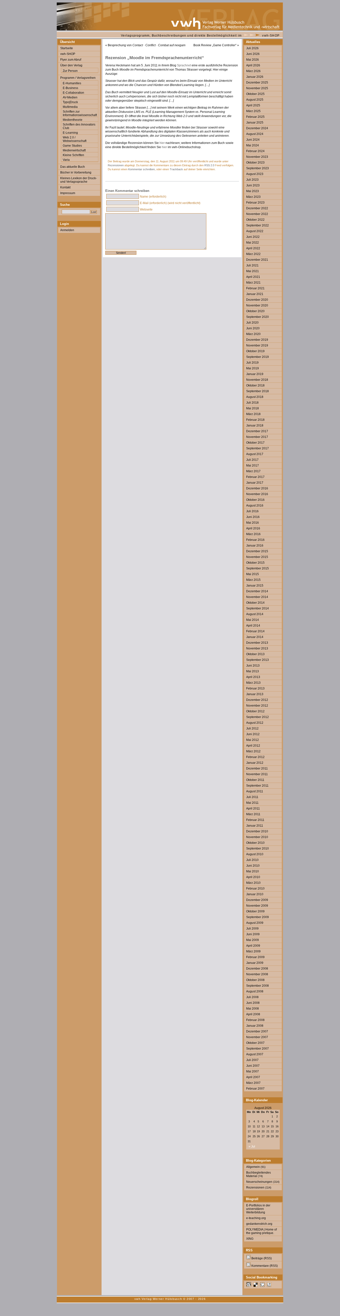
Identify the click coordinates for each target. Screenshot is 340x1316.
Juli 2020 (252, 322)
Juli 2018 (252, 402)
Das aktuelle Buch (72, 167)
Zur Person (70, 71)
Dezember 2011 (257, 768)
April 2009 (253, 945)
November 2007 (257, 1037)
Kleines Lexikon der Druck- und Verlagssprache (78, 179)
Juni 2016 (253, 517)
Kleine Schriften (73, 155)
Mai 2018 (252, 408)
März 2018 (253, 414)
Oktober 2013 (255, 654)
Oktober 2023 (255, 162)
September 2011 (257, 785)
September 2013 (257, 660)
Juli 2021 (252, 265)
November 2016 (257, 494)
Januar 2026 (254, 77)
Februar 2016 (255, 540)
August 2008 (254, 991)
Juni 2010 (253, 865)
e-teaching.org (256, 1218)
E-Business (70, 88)
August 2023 (254, 174)
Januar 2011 (254, 825)
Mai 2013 (252, 671)
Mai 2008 (252, 1008)
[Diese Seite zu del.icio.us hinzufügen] (255, 1286)
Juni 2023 (253, 185)
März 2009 (253, 951)
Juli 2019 (252, 362)
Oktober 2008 (255, 980)
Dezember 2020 (257, 299)
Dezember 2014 (257, 591)
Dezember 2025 (257, 82)
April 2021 (253, 277)
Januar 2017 (254, 482)
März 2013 (253, 682)
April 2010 (253, 877)
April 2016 (253, 528)
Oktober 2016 (255, 500)
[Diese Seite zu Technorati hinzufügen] (269, 1286)
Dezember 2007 (257, 1031)
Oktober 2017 (255, 442)
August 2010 (254, 854)
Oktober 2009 (255, 911)
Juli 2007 (252, 1060)
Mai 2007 (252, 1071)
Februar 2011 (255, 820)
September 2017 (257, 448)
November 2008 (257, 974)
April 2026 (253, 65)
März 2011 (253, 814)
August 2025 (254, 99)
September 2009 (257, 917)
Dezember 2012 (257, 700)
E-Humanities (72, 83)
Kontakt (65, 187)
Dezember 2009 (257, 900)
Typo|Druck (70, 102)
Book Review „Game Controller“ (214, 45)
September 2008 (257, 985)
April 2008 (253, 1014)
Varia (66, 160)
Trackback (176, 169)
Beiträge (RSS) (261, 1258)
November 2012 (257, 705)
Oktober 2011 (255, 780)
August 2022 (254, 231)
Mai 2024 (252, 145)
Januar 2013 (254, 694)
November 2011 (257, 774)
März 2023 (253, 197)
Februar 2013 (255, 688)
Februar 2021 (255, 288)
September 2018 (257, 391)
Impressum (67, 193)
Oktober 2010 (255, 843)
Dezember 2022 (257, 208)
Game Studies (72, 145)
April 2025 (253, 105)
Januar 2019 (254, 374)
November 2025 (257, 88)
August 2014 (254, 614)
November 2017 (257, 437)
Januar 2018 (254, 425)
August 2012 (254, 722)
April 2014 (253, 625)
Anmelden (67, 230)
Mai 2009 (252, 940)
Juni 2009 (253, 934)
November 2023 (257, 157)
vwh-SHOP (271, 35)
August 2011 (254, 791)
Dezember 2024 (257, 128)
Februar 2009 (255, 957)
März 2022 (253, 254)
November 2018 (257, 380)
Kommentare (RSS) (264, 1266)
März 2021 (253, 282)
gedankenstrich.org (259, 1224)
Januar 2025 (254, 122)
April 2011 (253, 808)
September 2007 (257, 1048)
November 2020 (257, 305)
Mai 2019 (252, 368)
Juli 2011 (252, 797)
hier (162, 143)
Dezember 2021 (257, 259)
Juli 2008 (252, 997)
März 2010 (253, 883)
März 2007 (253, 1083)
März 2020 (253, 334)
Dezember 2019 (257, 339)
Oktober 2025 (255, 94)
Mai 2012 (252, 740)
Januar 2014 (254, 637)
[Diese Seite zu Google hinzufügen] (262, 1286)
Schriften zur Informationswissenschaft (80, 113)
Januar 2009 (254, 963)
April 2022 (253, 248)
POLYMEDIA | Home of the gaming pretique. (261, 1231)
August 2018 (254, 397)
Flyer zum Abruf (70, 59)
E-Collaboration (73, 92)
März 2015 (253, 580)
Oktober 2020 (255, 311)
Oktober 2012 (255, 711)
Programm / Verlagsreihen (78, 78)
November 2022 (257, 214)
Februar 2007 (255, 1088)
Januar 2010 (254, 894)
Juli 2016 (252, 511)
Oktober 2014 (255, 602)
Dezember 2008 (257, 968)
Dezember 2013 (257, 642)
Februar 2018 (255, 420)
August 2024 (254, 134)
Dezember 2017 (257, 431)
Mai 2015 (252, 574)
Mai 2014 (252, 620)
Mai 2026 (252, 59)
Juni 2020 (253, 328)
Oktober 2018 (255, 385)
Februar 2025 (255, 117)
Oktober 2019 (255, 351)
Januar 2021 (254, 294)
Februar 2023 (255, 202)
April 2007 (253, 1077)
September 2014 (257, 608)
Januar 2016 (254, 545)
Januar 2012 (254, 762)
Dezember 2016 (257, 488)
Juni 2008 (253, 1003)
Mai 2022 (252, 242)
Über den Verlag (71, 65)
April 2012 (253, 745)
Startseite (66, 48)
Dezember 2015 (257, 551)
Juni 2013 (253, 665)
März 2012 (253, 751)
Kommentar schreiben (141, 169)
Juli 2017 (252, 460)
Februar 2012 (255, 757)
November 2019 (257, 345)
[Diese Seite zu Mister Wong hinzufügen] (248, 1286)
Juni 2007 (253, 1065)
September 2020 (257, 317)
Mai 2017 (252, 465)
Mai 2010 (252, 871)
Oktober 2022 (255, 219)
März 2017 (253, 471)
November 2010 (257, 837)
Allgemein (253, 1167)
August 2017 (254, 454)
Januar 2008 (254, 1025)
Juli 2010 (252, 860)
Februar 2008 (255, 1020)
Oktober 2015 (255, 562)
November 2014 (257, 597)
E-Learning (70, 132)
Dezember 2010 (257, 831)
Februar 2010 (255, 888)
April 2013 (253, 677)
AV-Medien (70, 97)
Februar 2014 (255, 631)
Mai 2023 (252, 191)
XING (249, 1238)
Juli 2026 (252, 48)
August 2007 (254, 1054)
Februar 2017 (255, 477)
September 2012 (257, 717)
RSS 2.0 (209, 165)
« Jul (252, 1146)
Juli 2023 (252, 179)
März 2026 (253, 71)
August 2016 (254, 505)
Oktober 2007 (255, 1043)
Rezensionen (116, 165)
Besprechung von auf (146, 45)
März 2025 (253, 111)
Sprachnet (184, 65)
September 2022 (257, 225)
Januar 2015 (254, 585)
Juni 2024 (253, 139)
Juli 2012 (252, 728)
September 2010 (257, 848)
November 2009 (257, 905)
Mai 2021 (252, 271)
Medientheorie (72, 120)
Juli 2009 (252, 928)
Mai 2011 (252, 803)
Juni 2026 (253, 54)
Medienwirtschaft (74, 150)
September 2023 (257, 168)
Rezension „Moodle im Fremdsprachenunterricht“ (154, 57)
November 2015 (257, 557)
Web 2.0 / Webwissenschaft (74, 139)
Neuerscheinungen (259, 1182)
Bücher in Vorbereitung (75, 172)
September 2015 (257, 568)
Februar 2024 (255, 151)
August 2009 (254, 923)
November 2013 (257, 648)
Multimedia (70, 107)
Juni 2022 (253, 237)
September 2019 (257, 357)
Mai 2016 (252, 522)
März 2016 (253, 534)
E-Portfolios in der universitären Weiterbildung (258, 1209)
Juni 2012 (253, 734)
